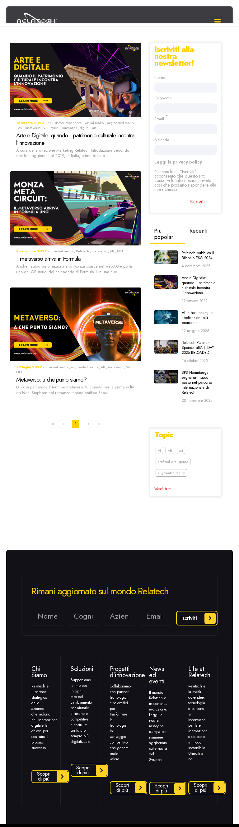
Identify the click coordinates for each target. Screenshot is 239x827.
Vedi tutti (162, 488)
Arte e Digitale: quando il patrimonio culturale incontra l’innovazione (75, 139)
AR (170, 450)
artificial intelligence (173, 461)
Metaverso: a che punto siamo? (51, 379)
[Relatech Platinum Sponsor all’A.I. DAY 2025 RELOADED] (166, 347)
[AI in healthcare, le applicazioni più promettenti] (166, 317)
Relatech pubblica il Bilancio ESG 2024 (198, 255)
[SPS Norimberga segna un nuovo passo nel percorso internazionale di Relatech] (166, 376)
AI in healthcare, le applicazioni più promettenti (197, 318)
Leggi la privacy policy (178, 162)
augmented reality (171, 472)
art (181, 450)
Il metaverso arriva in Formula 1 (50, 258)
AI (159, 450)
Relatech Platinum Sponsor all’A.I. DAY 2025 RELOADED (198, 347)
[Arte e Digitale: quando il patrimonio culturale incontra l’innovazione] (166, 282)
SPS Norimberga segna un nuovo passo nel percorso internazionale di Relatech (197, 382)
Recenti (199, 231)
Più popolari (164, 234)
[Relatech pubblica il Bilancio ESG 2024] (166, 257)
